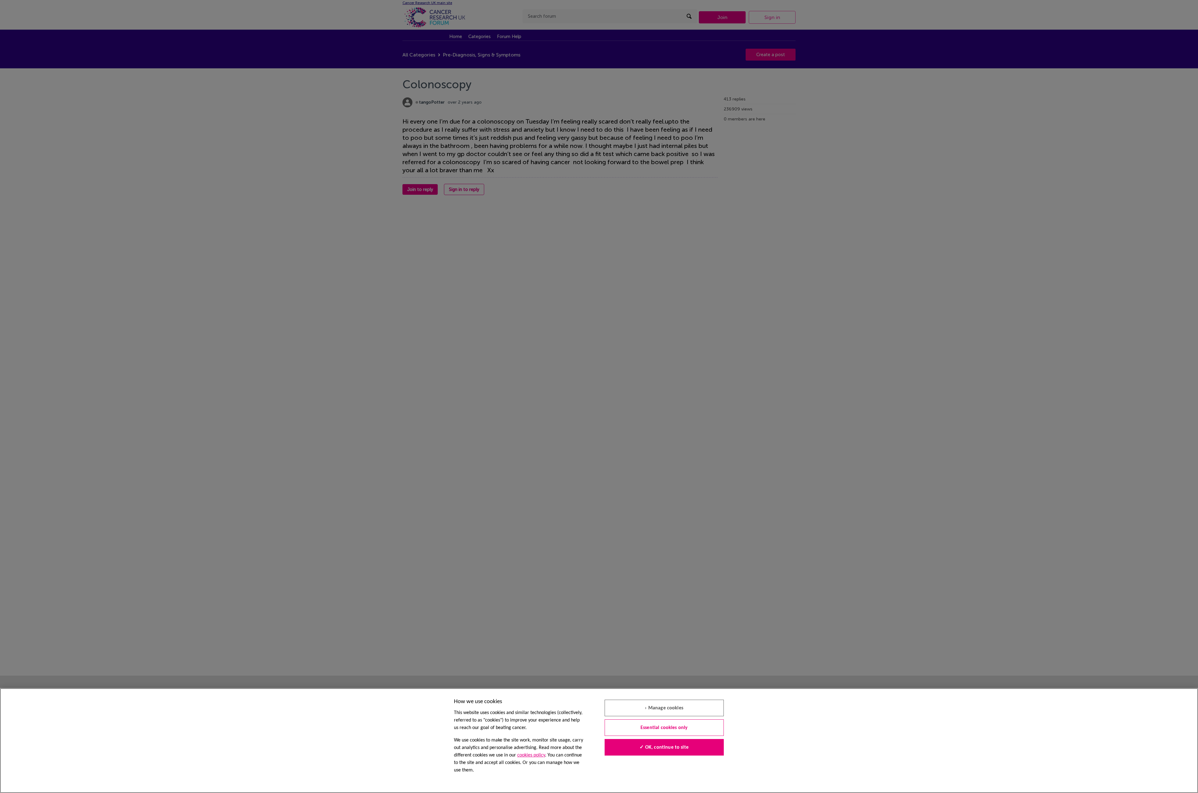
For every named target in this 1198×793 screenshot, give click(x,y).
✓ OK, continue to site (664, 747)
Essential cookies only (664, 727)
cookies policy (531, 755)
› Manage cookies (664, 708)
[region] (599, 740)
